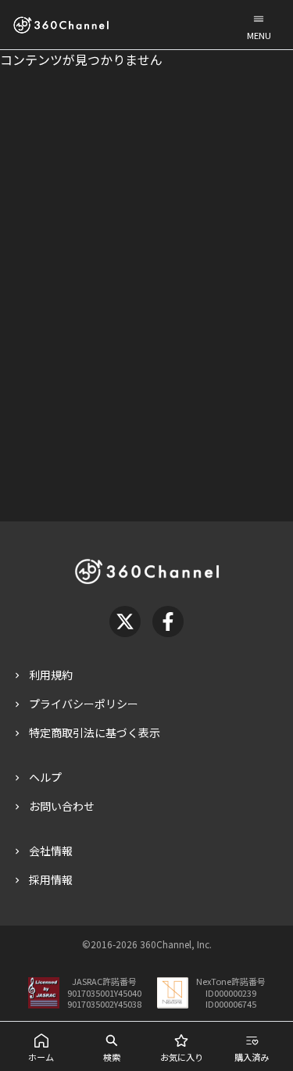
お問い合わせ (62, 806)
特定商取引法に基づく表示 (94, 732)
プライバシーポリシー (83, 703)
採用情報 (51, 879)
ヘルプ (45, 777)
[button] (258, 24)
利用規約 (51, 674)
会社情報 (51, 850)
